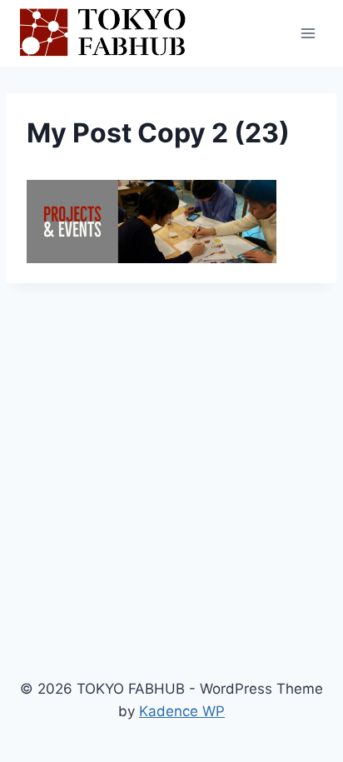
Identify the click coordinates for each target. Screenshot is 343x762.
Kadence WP (182, 711)
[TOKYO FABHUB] (103, 33)
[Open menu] (307, 33)
